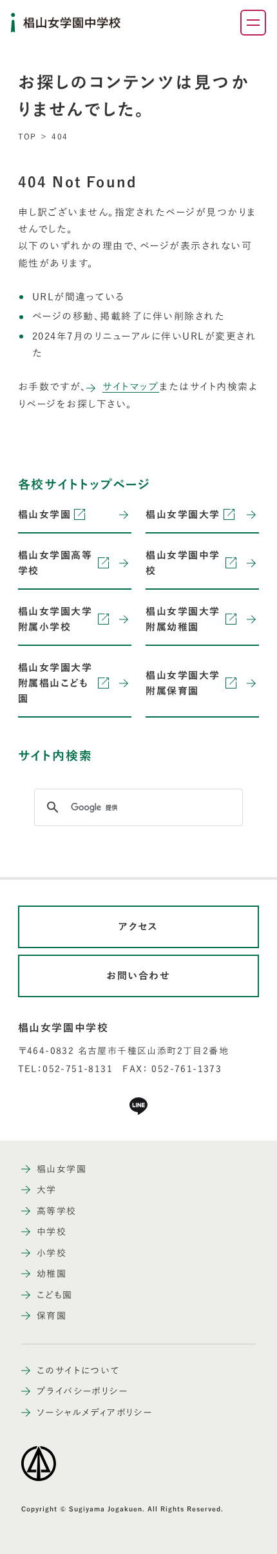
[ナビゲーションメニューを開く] (253, 23)
